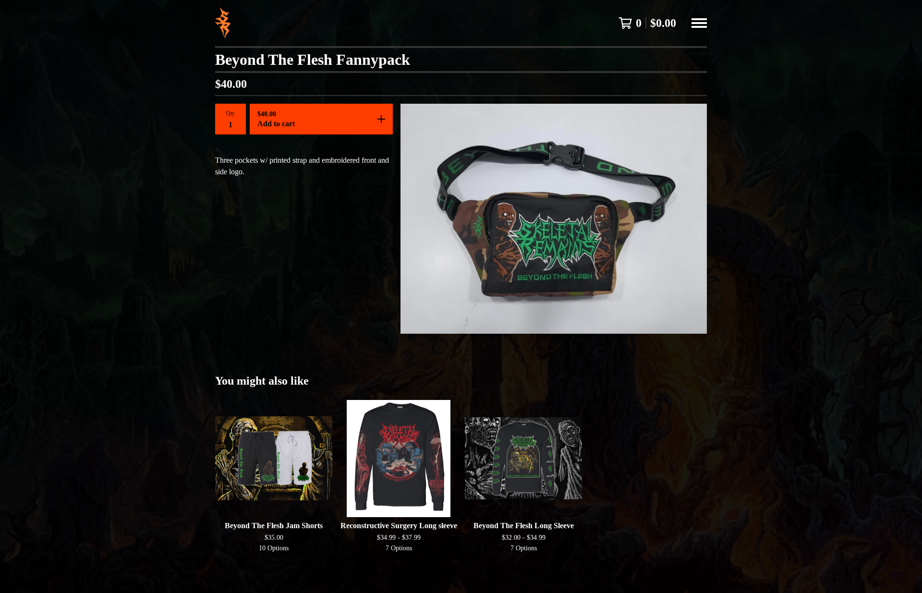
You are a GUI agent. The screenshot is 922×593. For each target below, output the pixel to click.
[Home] (222, 23)
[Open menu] (699, 23)
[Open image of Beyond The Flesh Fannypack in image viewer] (553, 219)
